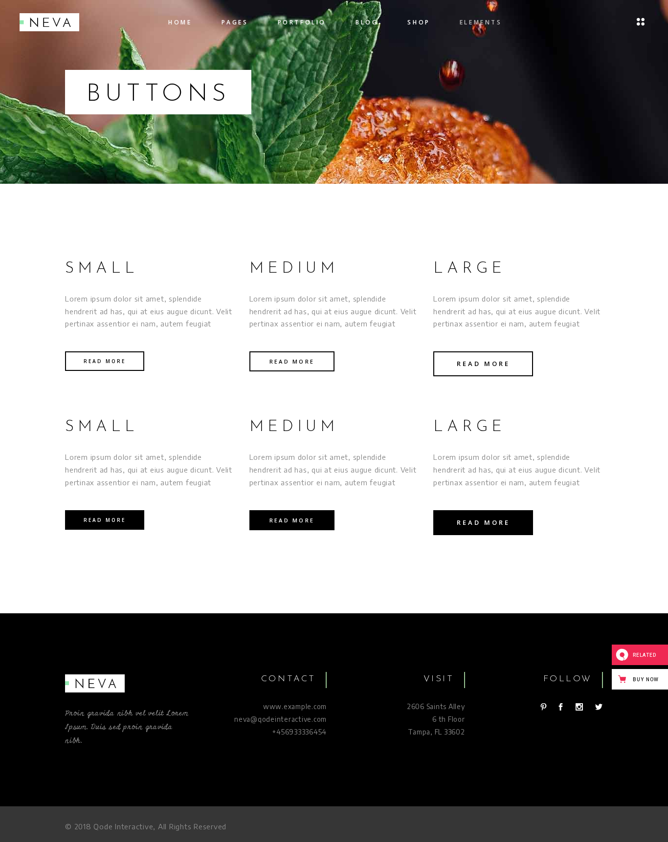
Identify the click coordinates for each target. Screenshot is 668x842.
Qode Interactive (123, 826)
